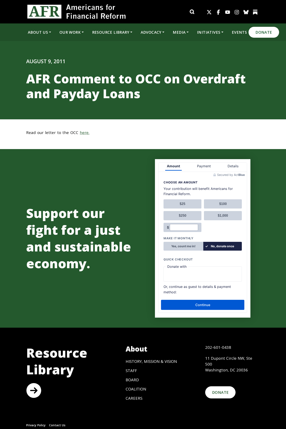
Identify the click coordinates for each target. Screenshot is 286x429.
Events (239, 32)
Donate (263, 32)
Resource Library (110, 32)
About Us (38, 32)
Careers (134, 398)
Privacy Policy (36, 425)
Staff (131, 370)
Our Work (70, 32)
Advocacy (151, 32)
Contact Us (57, 425)
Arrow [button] (33, 390)
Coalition (136, 389)
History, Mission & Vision (151, 361)
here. (84, 132)
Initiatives (208, 32)
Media (179, 32)
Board (132, 379)
